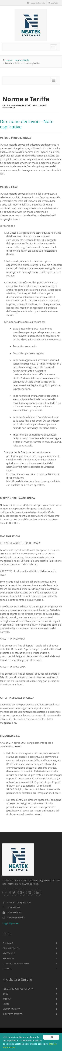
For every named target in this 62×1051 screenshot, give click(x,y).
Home (9, 59)
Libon (6, 1003)
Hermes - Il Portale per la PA (18, 988)
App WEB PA (8, 958)
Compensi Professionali (16, 963)
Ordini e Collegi (11, 948)
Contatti (54, 2)
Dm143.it (7, 999)
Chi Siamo (8, 943)
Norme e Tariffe (22, 59)
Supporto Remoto (37, 2)
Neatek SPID (9, 953)
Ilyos (5, 993)
